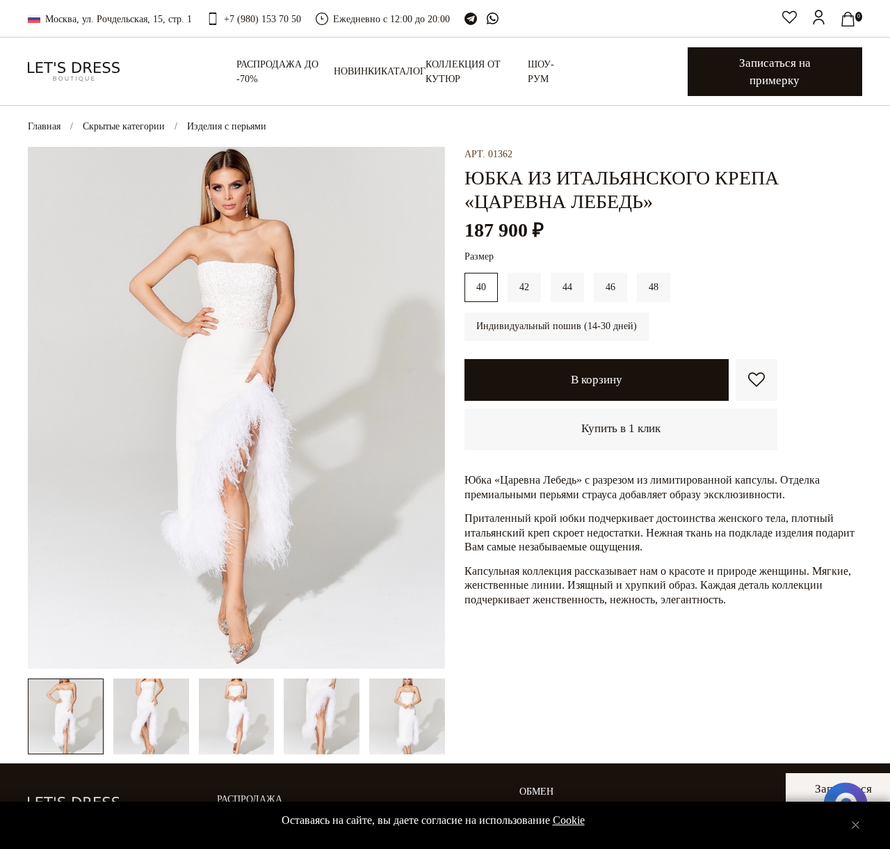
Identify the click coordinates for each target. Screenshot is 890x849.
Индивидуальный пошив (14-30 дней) (556, 326)
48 (653, 287)
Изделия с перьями (226, 126)
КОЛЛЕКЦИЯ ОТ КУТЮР (463, 71)
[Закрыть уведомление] (855, 825)
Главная (44, 126)
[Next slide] (425, 407)
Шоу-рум (541, 71)
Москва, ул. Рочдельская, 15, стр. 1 (118, 19)
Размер (479, 256)
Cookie (569, 820)
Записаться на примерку (775, 71)
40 (481, 287)
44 (567, 287)
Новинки (357, 71)
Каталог (403, 71)
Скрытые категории (124, 126)
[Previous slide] (47, 407)
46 (610, 287)
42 (524, 287)
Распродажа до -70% (277, 71)
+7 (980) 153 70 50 (262, 19)
